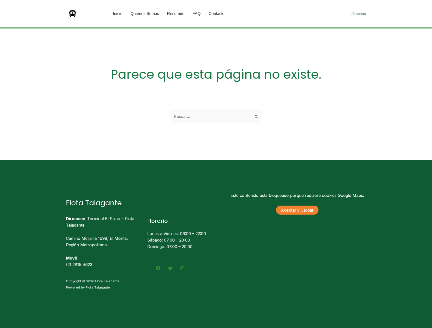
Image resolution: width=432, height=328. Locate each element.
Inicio (117, 13)
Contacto (216, 13)
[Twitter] (170, 268)
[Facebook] (158, 268)
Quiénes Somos (144, 13)
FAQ (196, 13)
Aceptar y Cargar (297, 210)
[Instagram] (182, 268)
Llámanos (358, 13)
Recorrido (175, 13)
